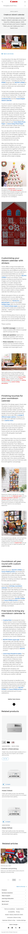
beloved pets (5, 302)
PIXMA (3, 82)
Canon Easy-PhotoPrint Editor (12, 653)
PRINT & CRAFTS (14, 11)
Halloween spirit (17, 496)
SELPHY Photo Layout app (11, 639)
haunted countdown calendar (9, 497)
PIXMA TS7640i (7, 790)
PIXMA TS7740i (7, 828)
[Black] (8, 742)
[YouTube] (19, 927)
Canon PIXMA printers (8, 571)
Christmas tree (6, 98)
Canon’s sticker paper (10, 306)
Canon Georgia (13, 924)
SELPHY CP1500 (20, 82)
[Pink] (13, 742)
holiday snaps (5, 304)
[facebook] (8, 927)
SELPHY (22, 648)
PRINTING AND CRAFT (6, 865)
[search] (2, 2)
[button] (9, 880)
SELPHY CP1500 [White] (10, 749)
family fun (16, 300)
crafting (24, 380)
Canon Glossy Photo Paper (15, 123)
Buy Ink (5, 758)
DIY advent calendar (16, 190)
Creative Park (11, 188)
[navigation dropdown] (25, 2)
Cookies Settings (21, 920)
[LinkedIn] (12, 927)
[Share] (14, 704)
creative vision (8, 420)
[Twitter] (15, 927)
